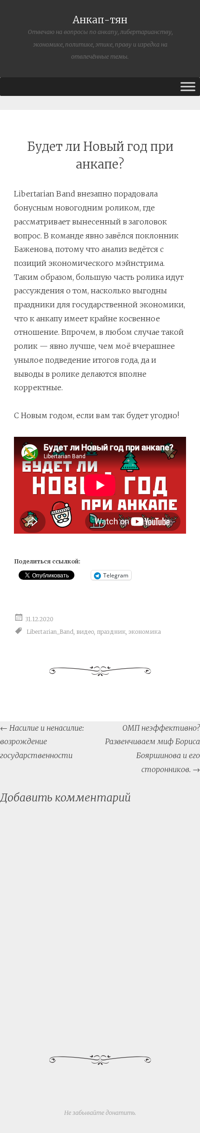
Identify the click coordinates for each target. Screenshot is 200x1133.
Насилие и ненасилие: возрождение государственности (42, 741)
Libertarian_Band (50, 631)
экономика (144, 631)
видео (85, 631)
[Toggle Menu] (187, 86)
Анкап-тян (100, 20)
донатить (120, 1112)
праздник (111, 631)
